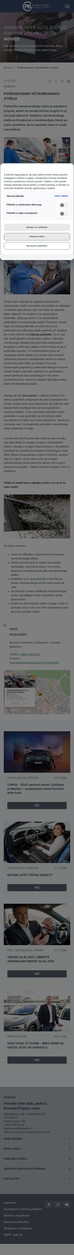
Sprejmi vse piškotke (36, 227)
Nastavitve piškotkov (37, 246)
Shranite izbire (37, 236)
